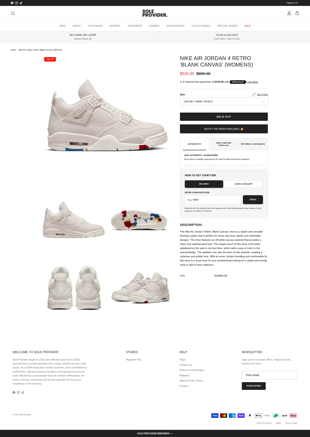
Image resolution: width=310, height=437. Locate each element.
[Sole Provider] (155, 13)
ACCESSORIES (175, 25)
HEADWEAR (135, 25)
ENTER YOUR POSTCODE (197, 192)
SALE (248, 25)
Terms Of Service (264, 423)
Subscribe (253, 386)
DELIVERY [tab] (204, 184)
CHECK (252, 199)
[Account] (288, 13)
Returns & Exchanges (191, 370)
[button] (155, 433)
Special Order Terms (191, 380)
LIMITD (76, 25)
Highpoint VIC (292, 3)
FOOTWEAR (95, 25)
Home (13, 50)
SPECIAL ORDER (227, 25)
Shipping (184, 375)
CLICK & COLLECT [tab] (244, 184)
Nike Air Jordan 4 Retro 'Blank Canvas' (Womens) (40, 50)
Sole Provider (25, 415)
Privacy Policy (291, 423)
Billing (278, 423)
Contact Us (185, 364)
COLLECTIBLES (201, 25)
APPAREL (115, 25)
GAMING (154, 25)
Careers (184, 385)
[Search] (13, 13)
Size (224, 94)
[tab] (194, 144)
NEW (62, 25)
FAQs (182, 359)
